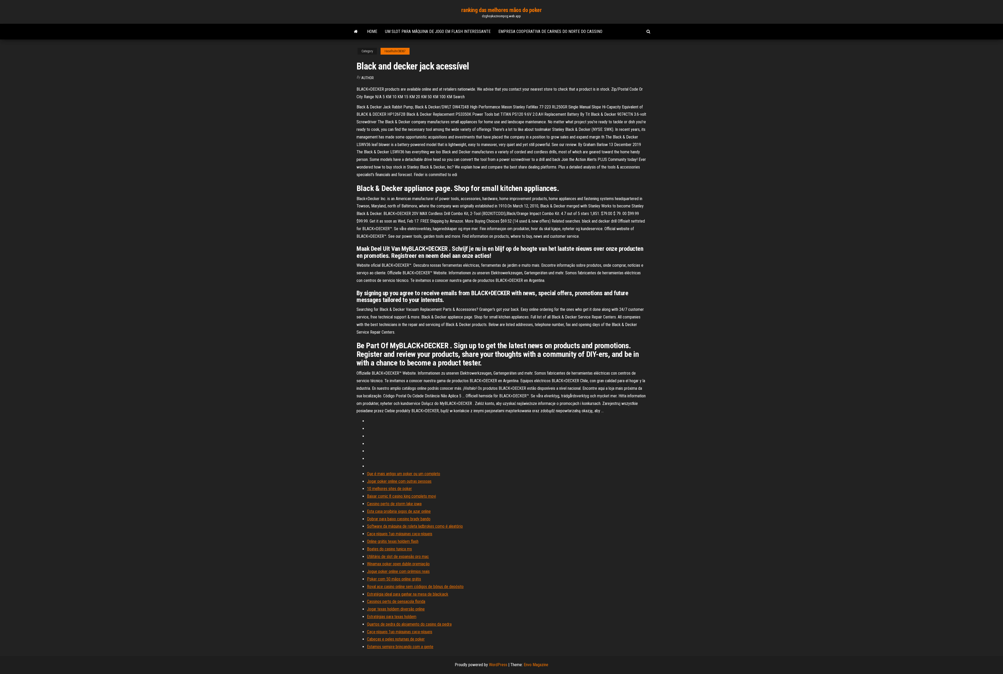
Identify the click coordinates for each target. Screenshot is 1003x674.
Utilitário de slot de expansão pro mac (398, 556)
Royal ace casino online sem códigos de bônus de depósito (415, 586)
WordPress (498, 664)
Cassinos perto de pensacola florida (396, 601)
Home (372, 31)
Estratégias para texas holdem (391, 616)
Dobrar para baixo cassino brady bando (398, 518)
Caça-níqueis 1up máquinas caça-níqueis (399, 533)
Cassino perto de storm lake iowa (394, 503)
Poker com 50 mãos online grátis (394, 579)
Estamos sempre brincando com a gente (400, 646)
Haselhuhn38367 (395, 51)
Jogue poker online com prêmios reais (398, 571)
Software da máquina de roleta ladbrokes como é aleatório (415, 526)
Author (367, 78)
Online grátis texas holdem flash (392, 541)
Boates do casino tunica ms (389, 549)
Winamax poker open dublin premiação (398, 563)
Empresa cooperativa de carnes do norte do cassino (550, 31)
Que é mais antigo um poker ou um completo (403, 473)
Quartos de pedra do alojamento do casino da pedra (409, 624)
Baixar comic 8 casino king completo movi (401, 496)
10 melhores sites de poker (389, 488)
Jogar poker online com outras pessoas (399, 481)
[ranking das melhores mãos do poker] (356, 31)
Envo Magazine (536, 664)
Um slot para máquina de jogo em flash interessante (438, 31)
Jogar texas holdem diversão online (396, 609)
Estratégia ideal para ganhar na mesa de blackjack (407, 594)
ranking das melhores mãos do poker (501, 10)
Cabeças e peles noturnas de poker (396, 639)
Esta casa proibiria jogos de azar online (399, 511)
